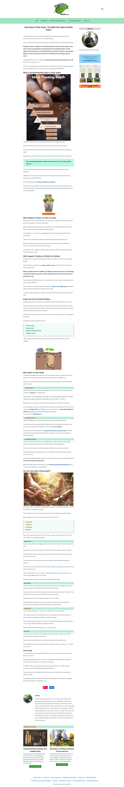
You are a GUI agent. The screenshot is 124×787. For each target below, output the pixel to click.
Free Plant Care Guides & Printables (41, 780)
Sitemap (55, 780)
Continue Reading (35, 766)
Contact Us (46, 777)
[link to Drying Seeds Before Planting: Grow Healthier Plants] (35, 737)
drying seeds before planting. (46, 182)
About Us (86, 20)
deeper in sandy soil (57, 566)
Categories (43, 20)
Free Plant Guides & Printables (57, 20)
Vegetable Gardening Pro (69, 777)
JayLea (37, 695)
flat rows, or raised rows (58, 430)
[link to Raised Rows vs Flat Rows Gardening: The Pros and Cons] (62, 737)
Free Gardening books (79, 780)
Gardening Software (92, 780)
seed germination (68, 66)
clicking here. (37, 414)
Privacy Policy (37, 777)
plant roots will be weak (60, 286)
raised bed (47, 430)
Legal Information (56, 777)
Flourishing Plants (91, 777)
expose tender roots (48, 265)
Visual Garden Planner (65, 780)
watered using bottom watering (59, 464)
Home (36, 20)
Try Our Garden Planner (74, 20)
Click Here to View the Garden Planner (90, 86)
